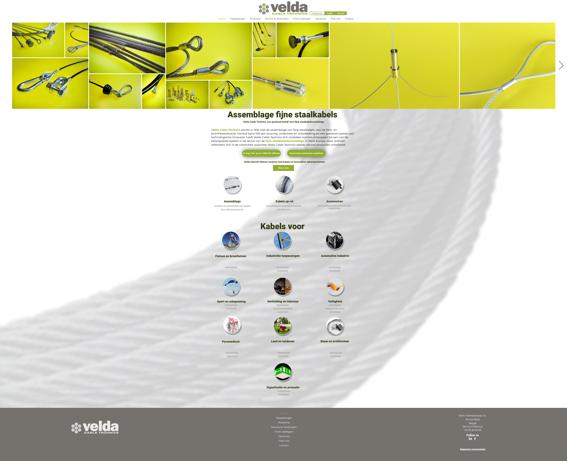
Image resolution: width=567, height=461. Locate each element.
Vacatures (284, 436)
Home (284, 413)
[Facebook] (475, 439)
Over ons (284, 440)
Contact (284, 445)
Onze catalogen (284, 431)
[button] (261, 153)
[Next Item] (561, 65)
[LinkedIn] (470, 439)
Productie (284, 422)
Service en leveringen (284, 427)
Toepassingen (284, 418)
